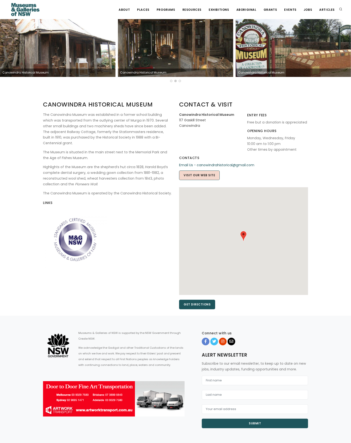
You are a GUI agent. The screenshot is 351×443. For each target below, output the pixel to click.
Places (143, 10)
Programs (166, 10)
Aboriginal (246, 10)
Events (290, 10)
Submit (255, 423)
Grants (270, 10)
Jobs (308, 10)
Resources (192, 10)
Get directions (197, 304)
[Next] (346, 51)
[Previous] (5, 51)
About (124, 10)
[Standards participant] (75, 239)
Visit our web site (199, 175)
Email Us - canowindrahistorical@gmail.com (216, 165)
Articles (327, 10)
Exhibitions (219, 10)
